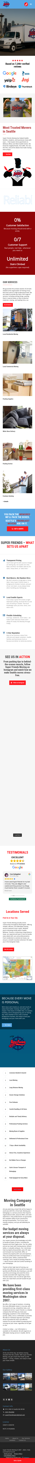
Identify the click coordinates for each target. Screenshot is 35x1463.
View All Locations (8, 949)
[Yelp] (12, 1399)
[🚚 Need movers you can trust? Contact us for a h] (17, 770)
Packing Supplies (8, 399)
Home (7, 1438)
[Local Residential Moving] (17, 320)
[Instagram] (9, 1399)
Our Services (26, 1438)
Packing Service (8, 464)
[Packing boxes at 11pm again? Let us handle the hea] (17, 716)
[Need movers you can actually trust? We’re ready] (17, 805)
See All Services (7, 304)
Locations (12, 1440)
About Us (15, 1438)
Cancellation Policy (9, 1456)
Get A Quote (7, 1025)
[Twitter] (4, 1399)
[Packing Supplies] (17, 384)
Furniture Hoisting (8, 496)
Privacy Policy (18, 1454)
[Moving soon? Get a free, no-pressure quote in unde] (17, 698)
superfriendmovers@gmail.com (15, 1415)
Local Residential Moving (10, 334)
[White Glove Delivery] (17, 417)
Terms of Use (8, 1454)
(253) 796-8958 (9, 1412)
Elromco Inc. (17, 1457)
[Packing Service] (17, 449)
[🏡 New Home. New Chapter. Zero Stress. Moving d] (17, 752)
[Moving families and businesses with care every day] (17, 787)
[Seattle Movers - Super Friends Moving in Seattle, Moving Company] (6, 4)
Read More (8, 154)
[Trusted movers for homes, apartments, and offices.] (17, 823)
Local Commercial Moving (10, 366)
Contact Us (22, 1440)
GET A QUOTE (18, 529)
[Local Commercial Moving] (17, 352)
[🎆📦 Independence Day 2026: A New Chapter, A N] (17, 734)
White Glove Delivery (9, 431)
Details (6, 501)
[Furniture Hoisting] (17, 482)
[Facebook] (6, 1399)
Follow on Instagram (18, 683)
